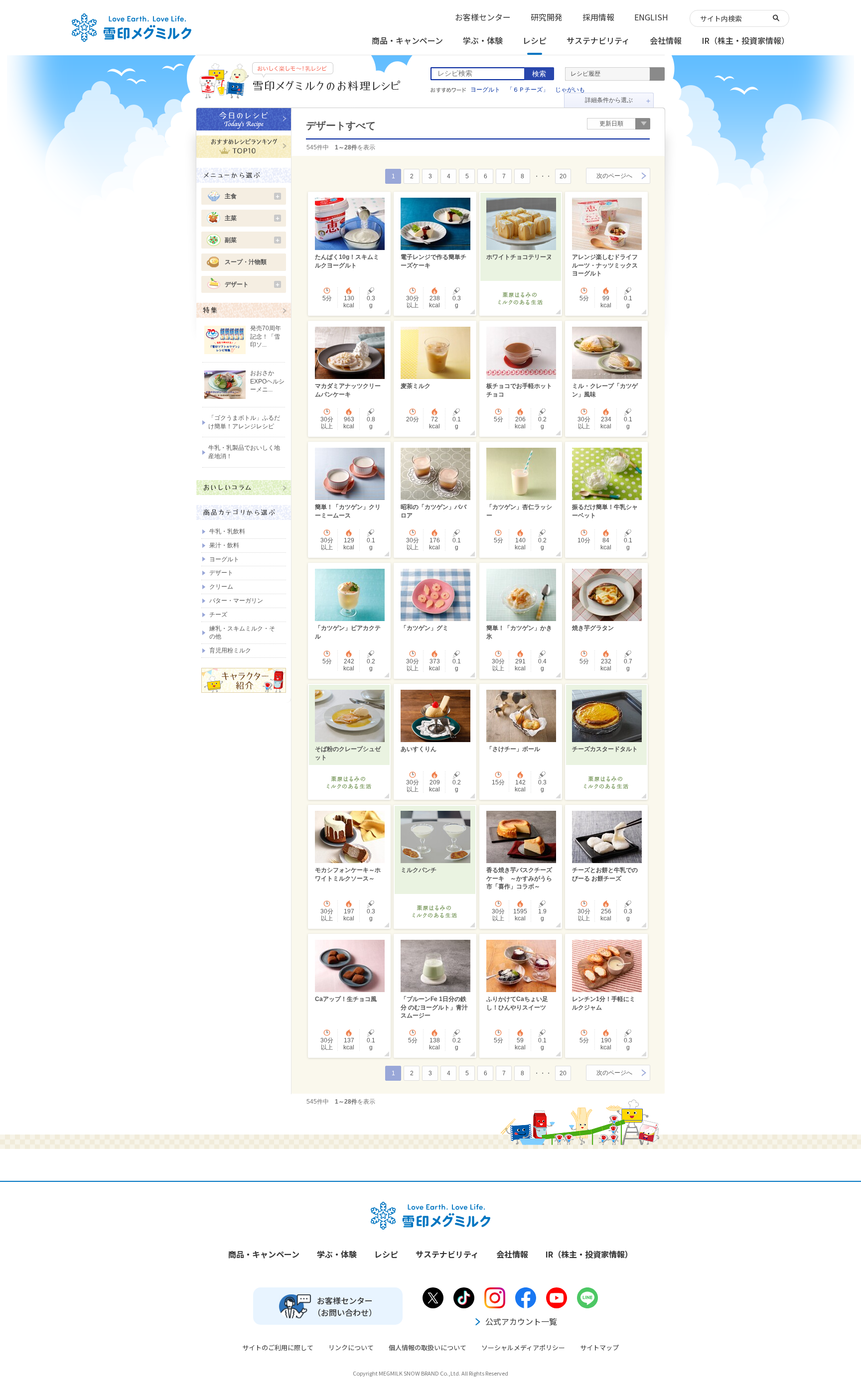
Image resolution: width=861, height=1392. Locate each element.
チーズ (218, 614)
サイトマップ (599, 1347)
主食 (253, 196)
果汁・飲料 (224, 545)
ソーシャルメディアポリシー (523, 1347)
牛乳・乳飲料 (227, 531)
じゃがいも (570, 89)
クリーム (221, 586)
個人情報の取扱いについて (427, 1347)
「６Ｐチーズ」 (528, 89)
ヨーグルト (485, 89)
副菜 (253, 240)
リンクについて (351, 1347)
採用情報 (598, 17)
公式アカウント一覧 (521, 1321)
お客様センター (483, 17)
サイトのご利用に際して (277, 1347)
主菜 (253, 218)
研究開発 (547, 17)
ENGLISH (651, 17)
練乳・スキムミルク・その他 (242, 632)
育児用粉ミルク (230, 650)
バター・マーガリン (236, 600)
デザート (253, 284)
